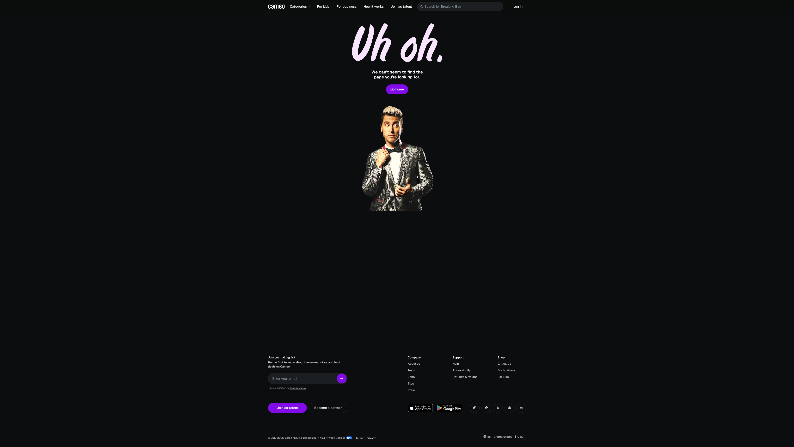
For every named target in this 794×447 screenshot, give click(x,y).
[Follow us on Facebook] (509, 408)
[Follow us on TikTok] (486, 408)
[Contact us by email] (521, 408)
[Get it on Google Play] (449, 408)
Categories (298, 6)
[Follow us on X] (498, 408)
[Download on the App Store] (420, 408)
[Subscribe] (342, 378)
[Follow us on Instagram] (475, 408)
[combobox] (463, 6)
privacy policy (297, 388)
